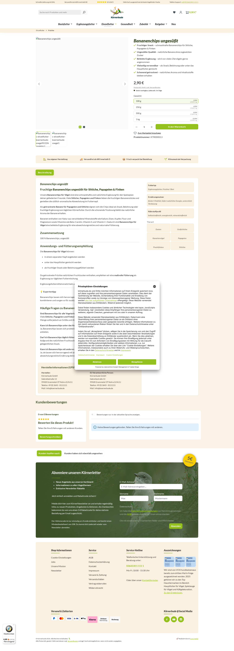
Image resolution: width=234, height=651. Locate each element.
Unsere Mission (58, 566)
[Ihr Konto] (181, 12)
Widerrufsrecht (96, 588)
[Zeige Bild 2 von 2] (84, 127)
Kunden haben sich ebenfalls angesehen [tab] (83, 453)
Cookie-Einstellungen (61, 557)
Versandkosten (73, 641)
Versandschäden (96, 579)
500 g (166, 113)
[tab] (45, 172)
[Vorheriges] (39, 84)
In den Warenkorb (177, 126)
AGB (129, 514)
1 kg (166, 119)
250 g (166, 107)
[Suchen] (84, 12)
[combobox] (62, 12)
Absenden (176, 526)
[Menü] (13, 625)
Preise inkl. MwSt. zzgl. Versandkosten (147, 87)
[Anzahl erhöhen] (152, 126)
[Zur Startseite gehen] (117, 12)
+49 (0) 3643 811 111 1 (190, 2)
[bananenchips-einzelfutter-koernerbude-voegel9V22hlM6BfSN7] (82, 83)
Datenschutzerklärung (99, 562)
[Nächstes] (125, 84)
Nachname (159, 493)
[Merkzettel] (174, 12)
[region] (82, 92)
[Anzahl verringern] (136, 126)
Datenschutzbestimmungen (144, 511)
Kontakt (92, 566)
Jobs (53, 562)
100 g (166, 101)
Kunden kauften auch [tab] (49, 453)
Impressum (94, 570)
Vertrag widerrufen (97, 583)
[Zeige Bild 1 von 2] (80, 127)
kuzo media (194, 639)
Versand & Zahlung (97, 575)
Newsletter (56, 570)
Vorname (124, 493)
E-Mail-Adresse (128, 482)
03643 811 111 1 (135, 565)
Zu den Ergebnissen (173, 592)
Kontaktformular (150, 580)
